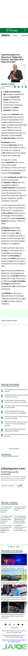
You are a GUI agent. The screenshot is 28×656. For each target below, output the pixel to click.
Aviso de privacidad (16, 640)
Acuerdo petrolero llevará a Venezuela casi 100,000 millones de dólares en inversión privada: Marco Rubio (20, 519)
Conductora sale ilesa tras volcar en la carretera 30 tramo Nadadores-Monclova (13, 583)
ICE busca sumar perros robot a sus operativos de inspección (6, 509)
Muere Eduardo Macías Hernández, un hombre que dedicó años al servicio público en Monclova (13, 599)
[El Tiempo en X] (22, 625)
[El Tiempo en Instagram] (11, 625)
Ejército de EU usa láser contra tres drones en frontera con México (16, 417)
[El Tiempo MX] (12, 31)
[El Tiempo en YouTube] (19, 625)
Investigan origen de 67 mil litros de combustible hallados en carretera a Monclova (6, 519)
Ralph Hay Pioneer (12, 320)
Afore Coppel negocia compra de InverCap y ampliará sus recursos (16, 396)
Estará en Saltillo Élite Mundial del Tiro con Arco (20, 508)
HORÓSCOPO (12, 546)
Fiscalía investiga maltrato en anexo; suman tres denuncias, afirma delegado (15, 412)
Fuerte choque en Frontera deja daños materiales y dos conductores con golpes (16, 401)
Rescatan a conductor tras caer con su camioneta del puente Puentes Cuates (20, 528)
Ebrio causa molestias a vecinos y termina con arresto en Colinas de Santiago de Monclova (16, 423)
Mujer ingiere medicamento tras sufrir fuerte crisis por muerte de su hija (12, 567)
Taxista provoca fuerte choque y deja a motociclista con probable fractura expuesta (6, 529)
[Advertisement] (14, 14)
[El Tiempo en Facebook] (7, 625)
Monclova (15, 35)
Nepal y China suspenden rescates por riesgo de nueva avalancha (15, 430)
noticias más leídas (14, 448)
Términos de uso (6, 640)
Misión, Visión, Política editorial (17, 640)
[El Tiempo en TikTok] (15, 625)
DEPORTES (5, 35)
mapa (21, 637)
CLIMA (18, 546)
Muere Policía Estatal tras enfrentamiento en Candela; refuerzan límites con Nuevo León (12, 616)
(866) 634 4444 (14, 637)
